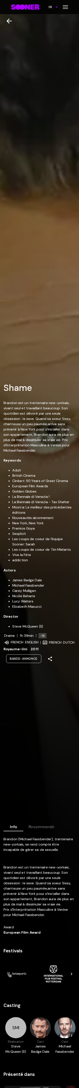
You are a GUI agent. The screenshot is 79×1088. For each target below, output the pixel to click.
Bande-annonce (24, 659)
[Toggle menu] (65, 7)
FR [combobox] (50, 7)
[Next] (71, 974)
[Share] (50, 658)
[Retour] (7, 21)
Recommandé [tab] (41, 826)
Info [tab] (13, 826)
